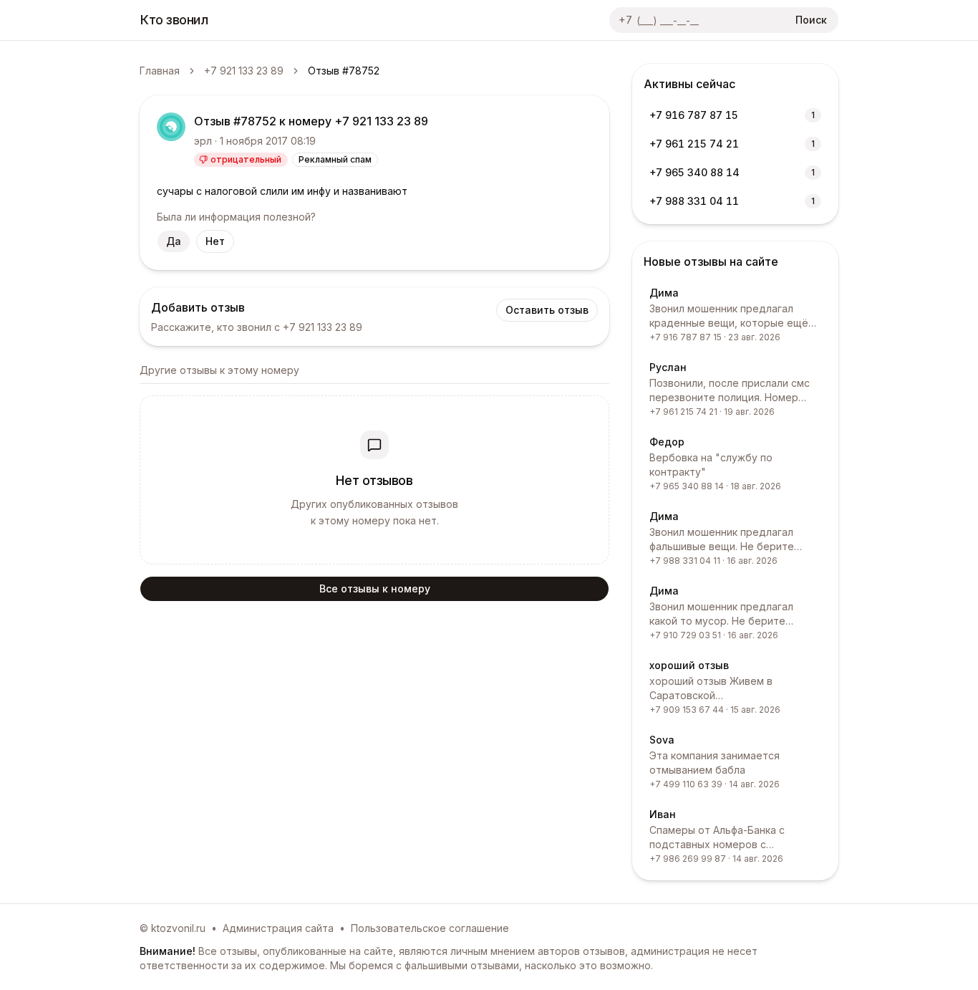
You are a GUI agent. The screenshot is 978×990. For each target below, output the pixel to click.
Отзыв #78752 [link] (343, 70)
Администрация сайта (278, 928)
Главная (160, 70)
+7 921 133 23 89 (244, 70)
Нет (215, 241)
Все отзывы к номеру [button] (374, 588)
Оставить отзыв (547, 310)
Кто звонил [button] (174, 19)
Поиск (811, 20)
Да (173, 241)
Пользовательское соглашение (430, 928)
